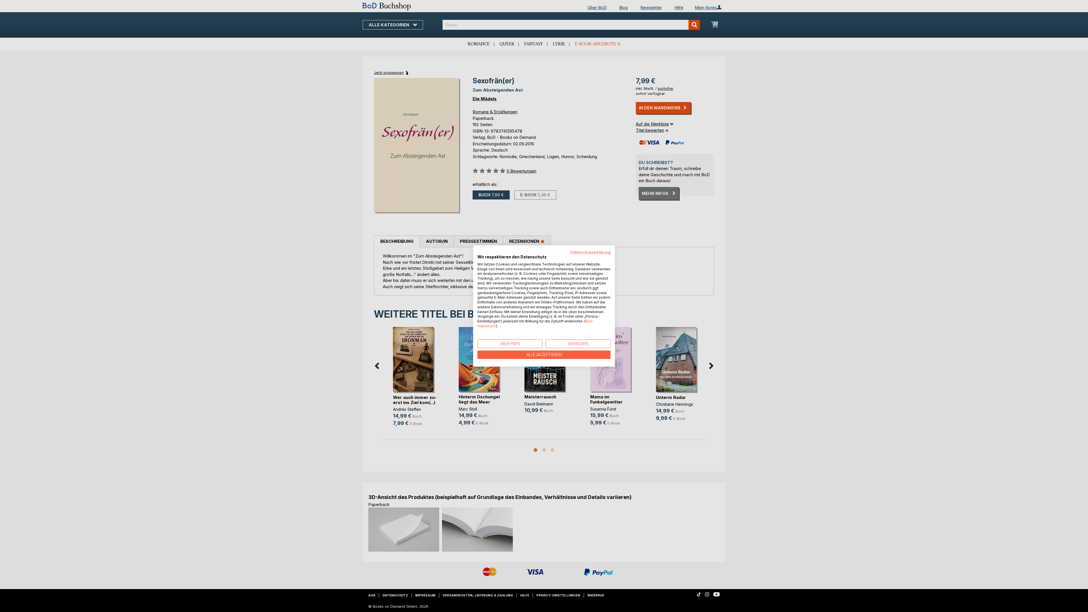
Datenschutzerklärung (590, 252)
